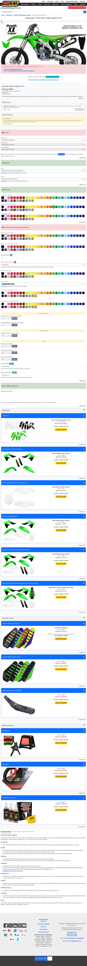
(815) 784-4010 (80, 938)
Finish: (2, 176)
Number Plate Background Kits (22, 15)
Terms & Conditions (43, 932)
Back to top (83, 157)
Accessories (55, 4)
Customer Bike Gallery (72, 1)
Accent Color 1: (6, 195)
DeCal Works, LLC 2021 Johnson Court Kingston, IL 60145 (72, 933)
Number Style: (4, 281)
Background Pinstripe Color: (9, 244)
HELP (75, 4)
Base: (2, 168)
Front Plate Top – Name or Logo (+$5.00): (11, 316)
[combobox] (43, 284)
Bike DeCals (9, 15)
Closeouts (82, 4)
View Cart (82, 1)
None (14, 318)
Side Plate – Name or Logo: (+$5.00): (10, 333)
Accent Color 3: (6, 213)
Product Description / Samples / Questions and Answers (43, 80)
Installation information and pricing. (13, 871)
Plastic (40, 4)
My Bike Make (4, 142)
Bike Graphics (25, 4)
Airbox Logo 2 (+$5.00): (6, 350)
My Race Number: (5, 255)
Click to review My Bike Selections (13, 69)
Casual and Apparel (66, 4)
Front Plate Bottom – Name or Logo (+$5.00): (12, 322)
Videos (57, 1)
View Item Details (60, 429)
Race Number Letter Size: (7, 262)
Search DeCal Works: (7, 12)
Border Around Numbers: (9, 290)
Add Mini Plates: (5, 363)
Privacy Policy (43, 929)
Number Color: (6, 270)
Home (43, 1)
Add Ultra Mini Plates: (6, 372)
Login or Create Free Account (76, 7)
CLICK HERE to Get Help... (53, 76)
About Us (43, 926)
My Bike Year (4, 138)
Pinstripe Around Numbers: (9, 301)
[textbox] (43, 284)
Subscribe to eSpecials (43, 924)
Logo (4, 318)
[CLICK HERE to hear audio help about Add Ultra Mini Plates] (13, 372)
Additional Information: (7, 391)
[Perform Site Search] (84, 12)
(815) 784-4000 (70, 938)
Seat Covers (47, 4)
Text (9, 318)
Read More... (81, 98)
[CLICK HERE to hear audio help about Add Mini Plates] (10, 364)
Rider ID (33, 4)
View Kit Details (60, 463)
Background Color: (7, 232)
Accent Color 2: (8, 204)
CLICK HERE (61, 154)
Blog (62, 1)
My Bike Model (4, 147)
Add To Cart (80, 109)
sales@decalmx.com (75, 941)
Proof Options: (7, 118)
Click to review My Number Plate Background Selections (19, 71)
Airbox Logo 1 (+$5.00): (6, 344)
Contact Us (50, 1)
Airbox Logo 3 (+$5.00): (6, 357)
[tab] (6, 831)
